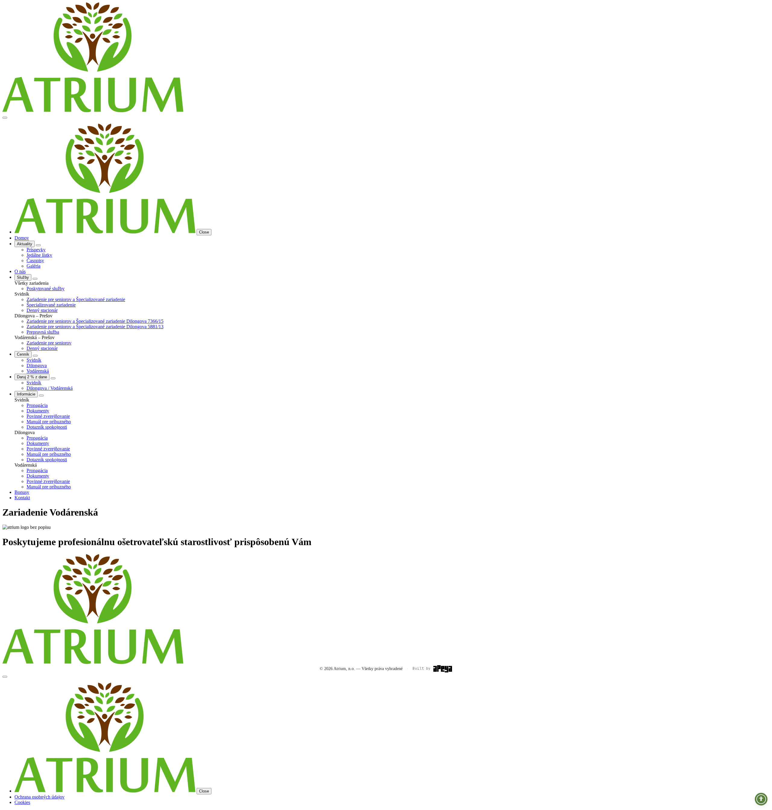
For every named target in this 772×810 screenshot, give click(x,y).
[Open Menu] (4, 118)
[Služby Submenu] (35, 279)
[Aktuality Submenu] (38, 245)
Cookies (22, 802)
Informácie (26, 394)
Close (204, 232)
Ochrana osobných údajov (39, 796)
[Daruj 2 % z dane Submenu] (53, 378)
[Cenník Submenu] (35, 356)
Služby (23, 277)
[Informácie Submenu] (41, 395)
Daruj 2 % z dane (32, 377)
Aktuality (24, 244)
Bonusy (21, 492)
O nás (20, 271)
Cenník (23, 354)
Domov (21, 237)
